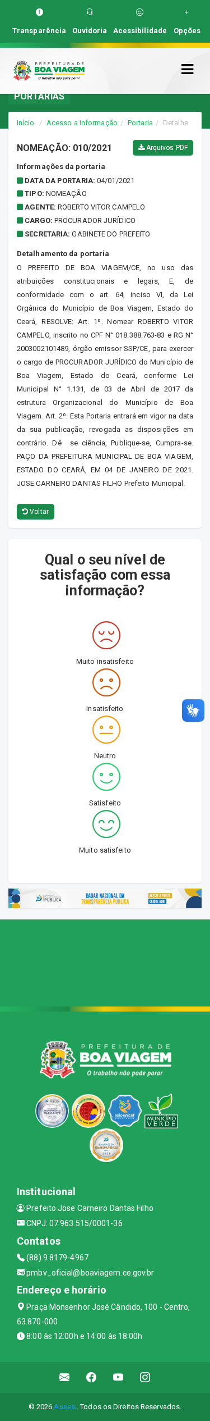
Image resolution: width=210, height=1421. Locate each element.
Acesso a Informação (82, 123)
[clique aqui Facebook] (91, 1377)
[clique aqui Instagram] (145, 1377)
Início (26, 123)
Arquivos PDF (166, 148)
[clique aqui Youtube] (118, 1377)
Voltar (38, 512)
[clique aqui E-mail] (64, 1377)
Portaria (140, 123)
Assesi (65, 1406)
